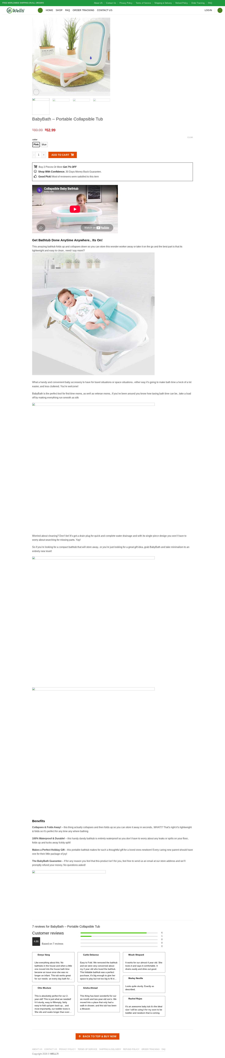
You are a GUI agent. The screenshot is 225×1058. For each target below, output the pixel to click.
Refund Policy (181, 3)
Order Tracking (197, 3)
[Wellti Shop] (17, 10)
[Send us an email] (221, 3)
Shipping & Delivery (163, 3)
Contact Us (111, 3)
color (34, 140)
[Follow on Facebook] (215, 3)
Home (49, 10)
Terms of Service (143, 3)
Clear (190, 137)
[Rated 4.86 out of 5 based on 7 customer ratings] (112, 125)
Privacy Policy (126, 3)
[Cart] (220, 10)
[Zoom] (36, 92)
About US (98, 3)
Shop (59, 10)
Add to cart (60, 155)
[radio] (36, 144)
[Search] (40, 10)
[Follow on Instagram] (218, 3)
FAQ (210, 3)
